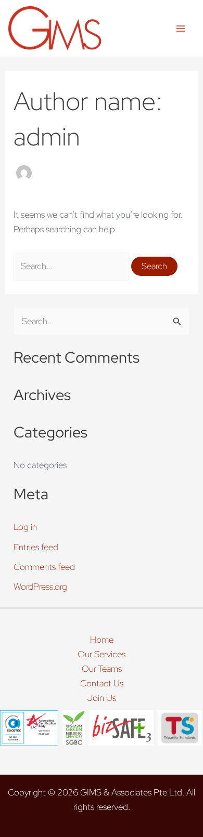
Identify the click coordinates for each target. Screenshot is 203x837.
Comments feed (44, 567)
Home (101, 639)
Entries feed (36, 547)
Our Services (101, 654)
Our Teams (102, 668)
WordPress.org (40, 586)
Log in (25, 527)
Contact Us (101, 683)
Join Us (101, 697)
